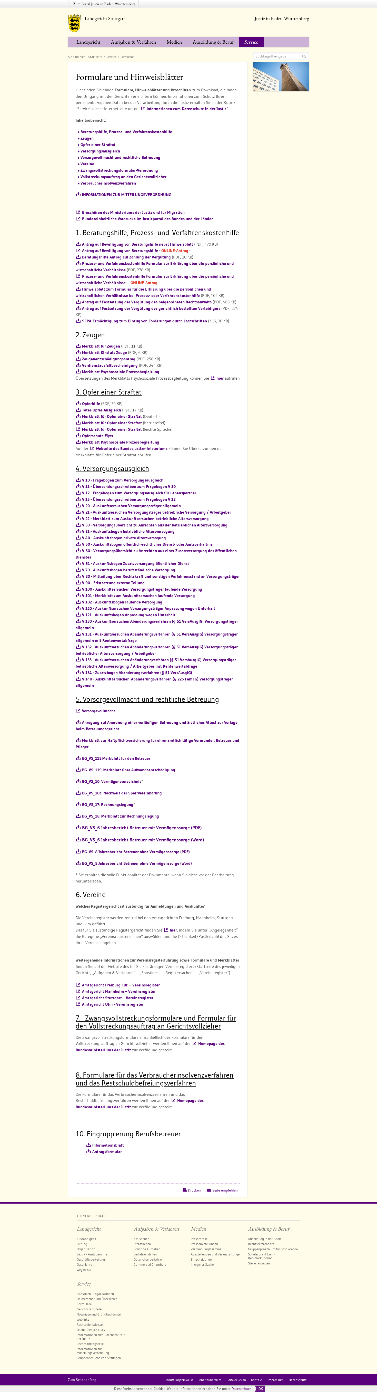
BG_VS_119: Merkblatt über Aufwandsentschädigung (128, 770)
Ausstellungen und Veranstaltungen (216, 1254)
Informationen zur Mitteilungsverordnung (93, 1351)
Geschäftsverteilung (91, 1259)
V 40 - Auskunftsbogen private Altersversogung (124, 538)
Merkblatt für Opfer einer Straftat (112, 416)
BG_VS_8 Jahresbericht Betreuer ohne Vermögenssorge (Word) (137, 863)
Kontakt (257, 1380)
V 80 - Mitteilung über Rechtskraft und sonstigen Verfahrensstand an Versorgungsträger (161, 576)
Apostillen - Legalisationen (95, 1294)
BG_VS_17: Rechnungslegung (107, 804)
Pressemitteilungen (204, 1244)
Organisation (86, 1249)
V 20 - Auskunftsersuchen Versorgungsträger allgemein (131, 505)
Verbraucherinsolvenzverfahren (108, 183)
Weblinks (83, 1319)
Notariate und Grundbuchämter (99, 1314)
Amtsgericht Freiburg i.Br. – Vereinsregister (121, 985)
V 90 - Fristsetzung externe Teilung (113, 582)
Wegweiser (84, 1270)
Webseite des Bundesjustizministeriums (131, 448)
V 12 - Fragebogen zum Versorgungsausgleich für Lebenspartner (139, 493)
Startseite (95, 57)
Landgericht (88, 42)
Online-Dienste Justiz (91, 1330)
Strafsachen (142, 1244)
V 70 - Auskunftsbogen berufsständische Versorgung (128, 570)
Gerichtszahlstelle (89, 1309)
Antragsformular (107, 1151)
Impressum (276, 1380)
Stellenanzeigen (259, 1263)
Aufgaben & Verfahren (133, 42)
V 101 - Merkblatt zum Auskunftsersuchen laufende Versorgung (138, 595)
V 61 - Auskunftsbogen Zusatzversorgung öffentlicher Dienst (135, 563)
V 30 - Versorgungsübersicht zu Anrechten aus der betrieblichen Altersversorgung (154, 525)
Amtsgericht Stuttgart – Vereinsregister (117, 998)
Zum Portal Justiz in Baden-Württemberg (104, 3)
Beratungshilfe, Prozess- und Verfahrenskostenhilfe (126, 132)
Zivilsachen (141, 1239)
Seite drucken (236, 1380)
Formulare (84, 1304)
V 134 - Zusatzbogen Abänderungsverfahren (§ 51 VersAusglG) (137, 672)
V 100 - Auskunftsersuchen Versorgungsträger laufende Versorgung (142, 589)
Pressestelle (199, 1239)
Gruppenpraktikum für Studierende (273, 1249)
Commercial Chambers (150, 1264)
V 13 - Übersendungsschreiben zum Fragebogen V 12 (128, 499)
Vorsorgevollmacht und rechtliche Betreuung (120, 157)
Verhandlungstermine (206, 1249)
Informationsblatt (108, 1145)
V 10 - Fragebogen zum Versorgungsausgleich (122, 480)
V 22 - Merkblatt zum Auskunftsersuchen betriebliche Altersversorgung (145, 518)
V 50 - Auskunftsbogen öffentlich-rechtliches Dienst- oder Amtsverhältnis (147, 544)
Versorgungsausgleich (100, 151)
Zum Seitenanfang (82, 1379)
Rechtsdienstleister (90, 1324)
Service (251, 42)
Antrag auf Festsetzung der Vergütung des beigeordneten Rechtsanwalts (147, 302)
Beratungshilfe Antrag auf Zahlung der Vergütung (126, 257)
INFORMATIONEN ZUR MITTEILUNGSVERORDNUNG (126, 194)
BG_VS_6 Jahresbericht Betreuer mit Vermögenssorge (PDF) (142, 828)
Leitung (82, 1244)
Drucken (194, 1190)
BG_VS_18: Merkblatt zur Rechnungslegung (120, 816)
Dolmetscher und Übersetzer (97, 1299)
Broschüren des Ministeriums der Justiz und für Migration (133, 212)
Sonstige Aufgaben (147, 1249)
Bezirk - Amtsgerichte (92, 1254)
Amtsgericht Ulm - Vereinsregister (113, 1004)
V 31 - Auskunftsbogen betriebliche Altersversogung (128, 531)
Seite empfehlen (225, 1190)
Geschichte (84, 1264)
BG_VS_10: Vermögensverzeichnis (111, 781)
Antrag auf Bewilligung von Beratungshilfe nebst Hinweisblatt (137, 244)
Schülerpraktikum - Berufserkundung (261, 1256)
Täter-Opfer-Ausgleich (101, 410)
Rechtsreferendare (261, 1244)
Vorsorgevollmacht (98, 711)
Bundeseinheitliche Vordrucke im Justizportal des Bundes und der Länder (147, 219)
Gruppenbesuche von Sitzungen (99, 1358)
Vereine (87, 164)
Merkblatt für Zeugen (101, 346)
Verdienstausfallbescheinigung (110, 365)
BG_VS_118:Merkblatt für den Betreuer (116, 758)
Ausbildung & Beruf (213, 42)
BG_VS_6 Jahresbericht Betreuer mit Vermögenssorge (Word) (143, 840)
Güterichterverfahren (148, 1259)
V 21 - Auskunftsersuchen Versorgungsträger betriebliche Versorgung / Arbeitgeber (156, 512)
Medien (174, 42)
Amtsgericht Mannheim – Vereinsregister (119, 991)
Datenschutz (241, 1388)
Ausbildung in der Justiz (264, 1239)
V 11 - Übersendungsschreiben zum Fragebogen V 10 (129, 486)
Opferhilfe (91, 403)
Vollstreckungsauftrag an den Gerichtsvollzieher (123, 176)
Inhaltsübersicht (210, 1380)
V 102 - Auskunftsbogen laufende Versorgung (122, 602)
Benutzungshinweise (179, 1380)
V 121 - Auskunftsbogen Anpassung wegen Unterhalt (128, 615)
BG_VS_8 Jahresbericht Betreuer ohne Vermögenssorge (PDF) (136, 852)
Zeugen (87, 138)
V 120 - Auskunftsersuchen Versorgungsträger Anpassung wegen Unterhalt (148, 608)
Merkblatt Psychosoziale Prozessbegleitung (120, 372)
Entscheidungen (202, 1259)
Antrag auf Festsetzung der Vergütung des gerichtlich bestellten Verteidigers (151, 308)
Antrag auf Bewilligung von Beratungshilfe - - (136, 250)
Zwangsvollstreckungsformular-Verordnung (119, 170)
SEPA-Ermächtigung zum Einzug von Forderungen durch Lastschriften (144, 321)
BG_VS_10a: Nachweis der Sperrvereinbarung (122, 793)
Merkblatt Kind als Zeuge (104, 352)
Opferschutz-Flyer (97, 435)
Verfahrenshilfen (145, 1254)
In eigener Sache (202, 1264)
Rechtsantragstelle (90, 1344)
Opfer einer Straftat (98, 144)
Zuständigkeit (86, 1239)
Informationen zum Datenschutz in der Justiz (186, 108)
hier (220, 378)
